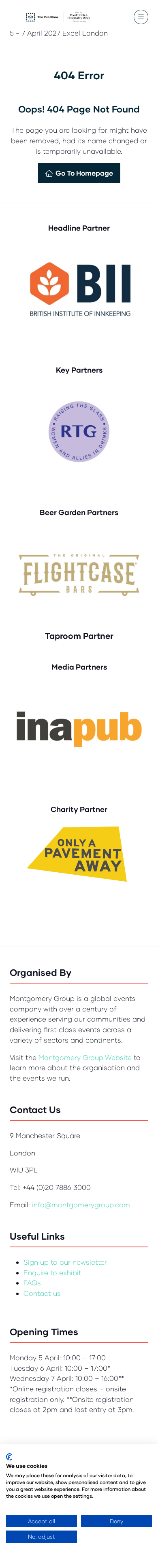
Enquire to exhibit (52, 1272)
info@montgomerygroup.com (81, 1204)
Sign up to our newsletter (65, 1262)
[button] (141, 17)
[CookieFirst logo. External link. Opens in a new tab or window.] (9, 1457)
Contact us (42, 1293)
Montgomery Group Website (86, 1057)
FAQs (32, 1282)
